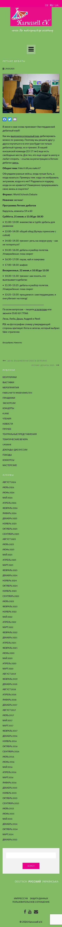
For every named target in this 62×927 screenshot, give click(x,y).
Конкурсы (8, 460)
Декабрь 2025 (10, 518)
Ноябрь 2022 (10, 611)
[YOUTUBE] (30, 912)
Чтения (7, 418)
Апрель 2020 (9, 663)
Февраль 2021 (10, 648)
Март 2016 (8, 777)
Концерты (8, 408)
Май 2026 (7, 497)
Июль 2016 (8, 756)
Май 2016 (7, 767)
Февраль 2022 (10, 632)
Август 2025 (9, 539)
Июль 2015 (8, 808)
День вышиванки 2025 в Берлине (27, 361)
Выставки (8, 382)
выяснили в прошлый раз (25, 136)
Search (31, 866)
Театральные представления (20, 434)
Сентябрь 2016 (11, 751)
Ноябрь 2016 (10, 741)
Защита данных (39, 898)
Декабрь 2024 (10, 575)
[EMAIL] (36, 912)
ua (57, 5)
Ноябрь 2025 (10, 523)
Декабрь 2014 (10, 824)
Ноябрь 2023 (10, 591)
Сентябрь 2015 (11, 803)
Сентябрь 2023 (11, 596)
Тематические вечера (15, 439)
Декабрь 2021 (10, 637)
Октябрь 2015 (10, 798)
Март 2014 (8, 834)
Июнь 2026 (8, 492)
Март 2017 (8, 725)
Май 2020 (7, 658)
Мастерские (10, 465)
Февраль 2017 (10, 730)
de (47, 5)
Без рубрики (8, 342)
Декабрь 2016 (10, 736)
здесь (15, 162)
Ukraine (7, 444)
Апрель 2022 (9, 622)
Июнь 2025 (8, 549)
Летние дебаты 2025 (42, 365)
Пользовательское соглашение (31, 902)
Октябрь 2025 (10, 528)
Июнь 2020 (8, 653)
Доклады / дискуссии (15, 449)
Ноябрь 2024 (10, 580)
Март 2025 (8, 565)
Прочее (7, 429)
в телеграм (40, 309)
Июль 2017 (8, 715)
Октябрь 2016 (10, 746)
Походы (7, 455)
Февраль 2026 (10, 508)
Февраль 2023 (10, 606)
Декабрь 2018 (10, 684)
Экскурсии (9, 403)
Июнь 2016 (8, 762)
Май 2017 (7, 720)
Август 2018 (9, 689)
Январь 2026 (9, 513)
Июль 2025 (8, 544)
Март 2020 (8, 668)
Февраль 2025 (10, 570)
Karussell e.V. (35, 921)
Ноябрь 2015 (10, 793)
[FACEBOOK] (25, 912)
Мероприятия (11, 387)
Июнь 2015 (8, 813)
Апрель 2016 (9, 772)
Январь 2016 (9, 782)
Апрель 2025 (9, 560)
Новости (18, 342)
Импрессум (21, 898)
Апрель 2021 (9, 642)
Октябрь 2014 (10, 829)
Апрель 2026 (9, 503)
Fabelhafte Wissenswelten (17, 392)
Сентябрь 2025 (11, 534)
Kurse (6, 413)
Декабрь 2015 (10, 787)
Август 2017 (9, 710)
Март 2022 (8, 627)
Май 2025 (7, 554)
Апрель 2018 (9, 694)
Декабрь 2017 (10, 705)
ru (51, 5)
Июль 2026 (8, 487)
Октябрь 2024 (10, 585)
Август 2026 (9, 482)
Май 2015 (7, 819)
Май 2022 (7, 617)
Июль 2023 (8, 601)
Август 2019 (9, 674)
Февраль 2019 (10, 679)
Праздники (9, 398)
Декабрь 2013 (10, 839)
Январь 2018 (9, 699)
